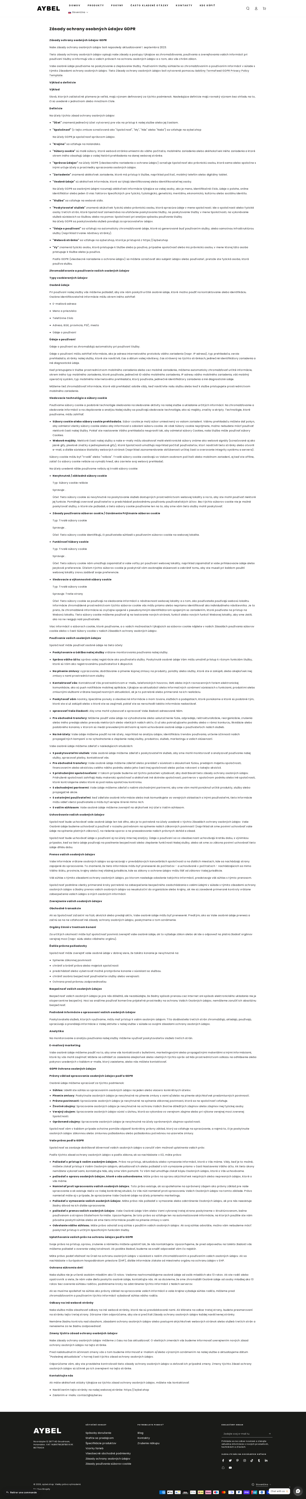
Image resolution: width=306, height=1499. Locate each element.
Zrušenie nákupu (148, 1443)
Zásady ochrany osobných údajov (108, 1458)
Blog (140, 1433)
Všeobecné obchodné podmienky (108, 1453)
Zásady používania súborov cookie (108, 1464)
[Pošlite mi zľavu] (271, 1433)
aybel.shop (48, 1484)
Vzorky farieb (95, 1448)
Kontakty (144, 1438)
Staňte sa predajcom (100, 1438)
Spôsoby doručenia (98, 1433)
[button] (78, 12)
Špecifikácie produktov (101, 1443)
